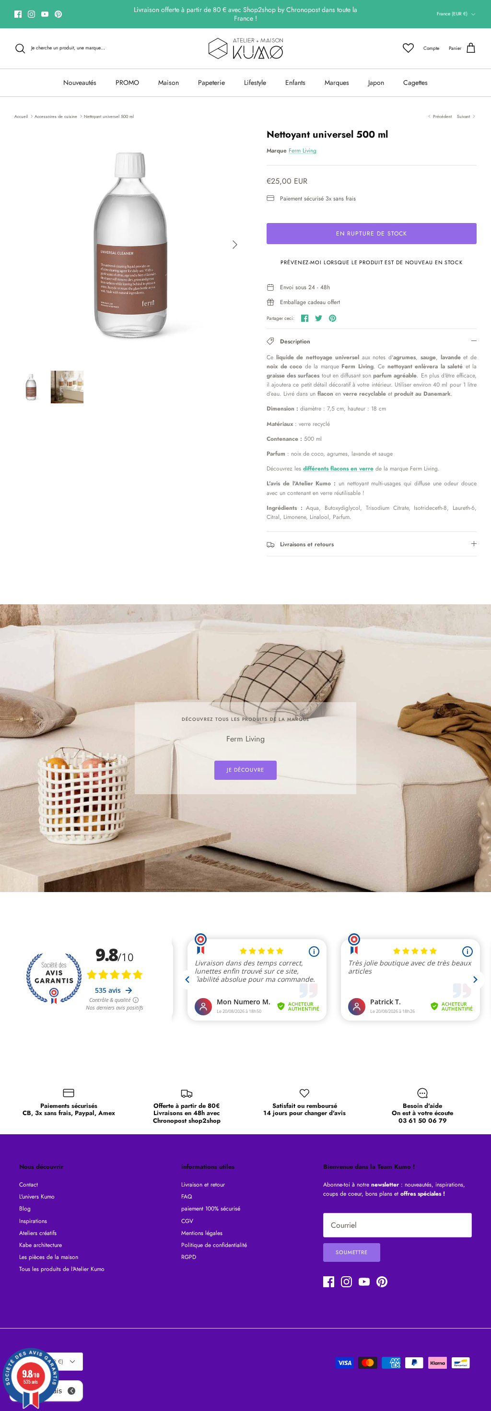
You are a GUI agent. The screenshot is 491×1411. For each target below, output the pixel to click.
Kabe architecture (40, 1245)
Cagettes (415, 82)
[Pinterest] (58, 14)
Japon (376, 82)
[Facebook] (18, 14)
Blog (25, 1208)
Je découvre (245, 770)
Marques (337, 82)
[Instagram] (31, 14)
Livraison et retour (203, 1184)
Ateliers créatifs (38, 1233)
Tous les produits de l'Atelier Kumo (62, 1269)
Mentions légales (201, 1233)
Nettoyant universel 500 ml (109, 116)
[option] (130, 244)
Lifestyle (255, 82)
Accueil (21, 116)
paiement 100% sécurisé (210, 1208)
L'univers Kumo (37, 1196)
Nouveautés (79, 82)
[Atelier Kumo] (246, 48)
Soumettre (352, 1252)
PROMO (127, 82)
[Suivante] (235, 244)
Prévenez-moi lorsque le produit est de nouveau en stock (371, 262)
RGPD (188, 1257)
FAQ (186, 1196)
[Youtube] (44, 14)
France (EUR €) (452, 13)
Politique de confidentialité (214, 1245)
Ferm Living (302, 150)
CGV (187, 1221)
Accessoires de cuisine (56, 116)
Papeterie (211, 82)
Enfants (295, 82)
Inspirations (33, 1221)
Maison (168, 82)
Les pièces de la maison (48, 1257)
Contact (28, 1184)
